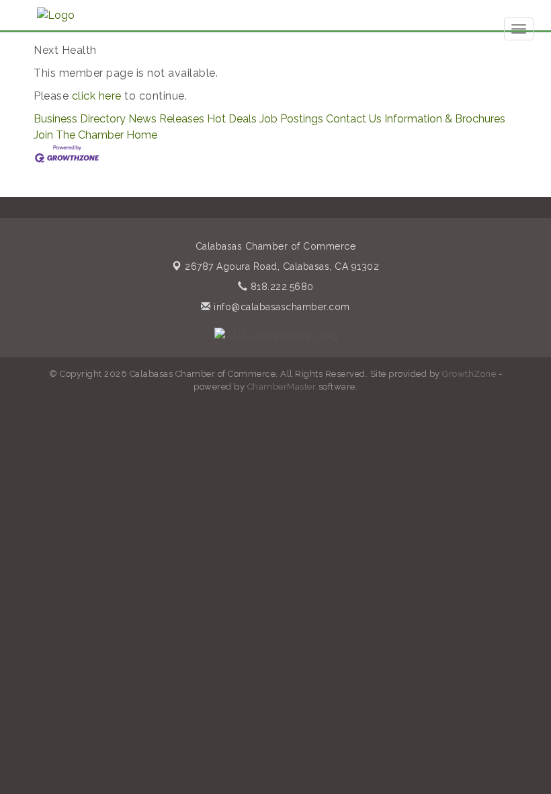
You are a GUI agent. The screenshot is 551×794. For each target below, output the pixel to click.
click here (97, 95)
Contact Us (354, 118)
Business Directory (80, 118)
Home (141, 135)
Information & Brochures (444, 118)
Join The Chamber (79, 135)
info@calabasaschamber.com (280, 306)
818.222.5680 (280, 286)
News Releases (166, 118)
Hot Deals (232, 118)
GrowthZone (469, 374)
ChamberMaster (281, 387)
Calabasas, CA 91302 (282, 266)
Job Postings (291, 118)
